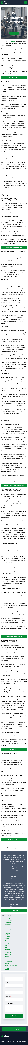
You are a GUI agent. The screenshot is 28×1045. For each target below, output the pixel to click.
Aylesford (7, 936)
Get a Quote (14, 33)
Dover (6, 947)
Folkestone (8, 943)
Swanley (7, 968)
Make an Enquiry (14, 1029)
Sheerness (8, 924)
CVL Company (11, 41)
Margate (7, 945)
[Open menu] (25, 2)
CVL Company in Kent (14, 191)
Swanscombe (8, 958)
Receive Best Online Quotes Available (14, 485)
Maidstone (7, 933)
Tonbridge (7, 959)
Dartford (7, 963)
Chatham (7, 935)
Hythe (6, 940)
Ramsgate (7, 949)
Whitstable (7, 919)
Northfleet (7, 956)
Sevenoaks (8, 967)
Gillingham (8, 929)
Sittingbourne (8, 920)
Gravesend (8, 954)
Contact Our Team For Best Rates (14, 247)
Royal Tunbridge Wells (11, 965)
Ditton (6, 942)
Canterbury (8, 922)
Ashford (7, 927)
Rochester (7, 938)
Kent (6, 931)
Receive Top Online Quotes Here (14, 636)
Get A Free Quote (14, 910)
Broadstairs (8, 952)
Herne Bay (7, 926)
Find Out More (14, 749)
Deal (6, 951)
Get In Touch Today (14, 77)
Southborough (8, 961)
